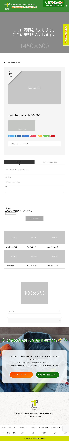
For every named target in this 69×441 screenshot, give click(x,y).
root (17, 144)
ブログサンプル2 (11, 247)
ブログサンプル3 (52, 266)
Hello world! (10, 266)
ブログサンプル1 (31, 247)
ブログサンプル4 (31, 266)
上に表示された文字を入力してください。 (19, 211)
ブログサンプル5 (52, 247)
